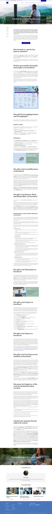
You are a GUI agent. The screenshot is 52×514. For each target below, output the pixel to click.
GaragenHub (7, 508)
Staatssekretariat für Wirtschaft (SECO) (29, 349)
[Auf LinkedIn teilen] (7, 31)
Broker (6, 507)
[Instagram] (32, 504)
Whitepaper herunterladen (30, 161)
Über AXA (18, 0)
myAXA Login (13, 507)
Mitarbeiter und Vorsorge (26, 16)
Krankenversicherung (21, 329)
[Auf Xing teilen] (7, 34)
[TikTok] (40, 504)
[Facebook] (30, 504)
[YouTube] (36, 504)
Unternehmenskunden (13, 0)
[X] (34, 504)
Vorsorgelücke (23, 317)
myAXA (21, 0)
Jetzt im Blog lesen (29, 293)
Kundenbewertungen (14, 508)
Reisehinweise (18, 189)
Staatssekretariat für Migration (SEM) (18, 350)
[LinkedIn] (38, 504)
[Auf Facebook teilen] (7, 28)
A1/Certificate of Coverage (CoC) (22, 184)
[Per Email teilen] (7, 36)
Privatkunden (8, 0)
